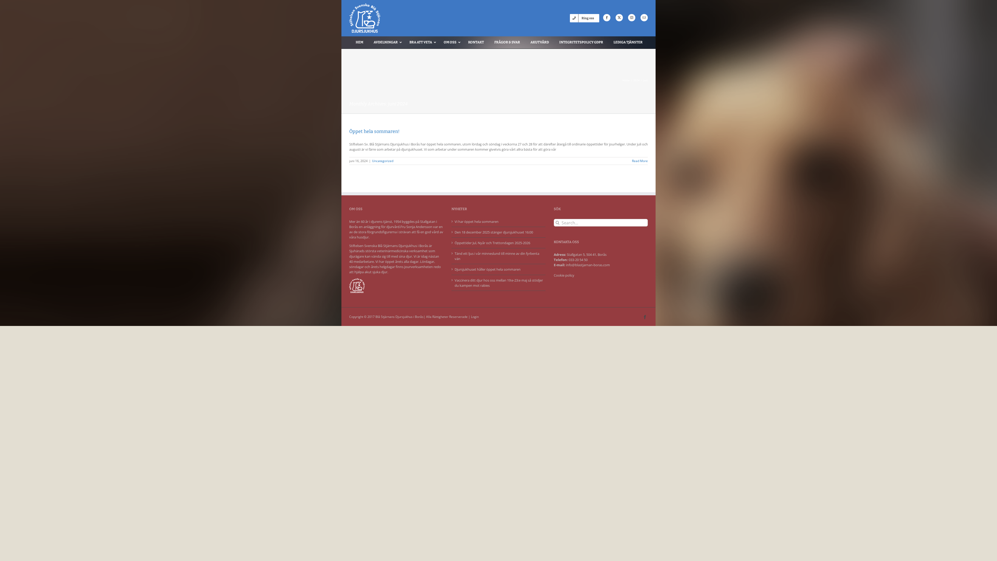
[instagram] (631, 17)
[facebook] (606, 17)
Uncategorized (382, 161)
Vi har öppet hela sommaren (476, 221)
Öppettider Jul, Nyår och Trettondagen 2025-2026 (492, 243)
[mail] (644, 17)
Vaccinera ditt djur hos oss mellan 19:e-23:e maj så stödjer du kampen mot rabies (499, 283)
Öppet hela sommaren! (374, 131)
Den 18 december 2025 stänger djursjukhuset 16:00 (494, 232)
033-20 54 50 (578, 259)
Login (475, 317)
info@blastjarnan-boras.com (588, 265)
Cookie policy (564, 275)
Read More (640, 161)
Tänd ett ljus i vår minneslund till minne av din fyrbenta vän (497, 256)
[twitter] (619, 17)
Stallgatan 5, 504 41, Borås (587, 254)
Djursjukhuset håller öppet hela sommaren (488, 269)
